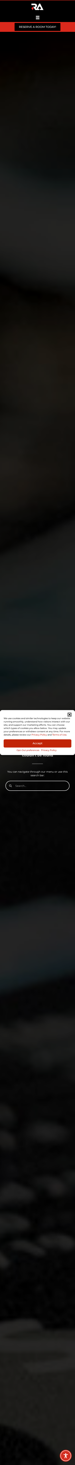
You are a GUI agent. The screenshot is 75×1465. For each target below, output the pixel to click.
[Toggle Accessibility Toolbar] (65, 1455)
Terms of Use (59, 734)
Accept (37, 743)
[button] (69, 714)
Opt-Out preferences (28, 750)
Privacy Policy (39, 734)
